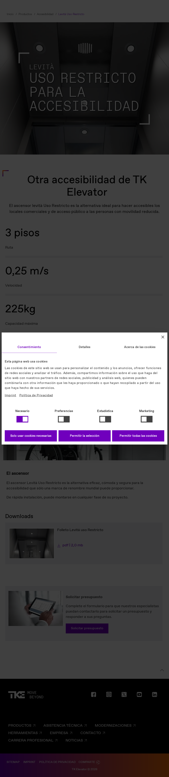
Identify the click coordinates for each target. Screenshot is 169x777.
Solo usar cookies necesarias (30, 436)
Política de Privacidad (36, 395)
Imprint (10, 395)
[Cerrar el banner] (162, 337)
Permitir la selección (84, 436)
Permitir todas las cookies (138, 436)
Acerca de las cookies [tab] (139, 347)
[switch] (64, 419)
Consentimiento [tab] (29, 347)
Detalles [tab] (84, 347)
